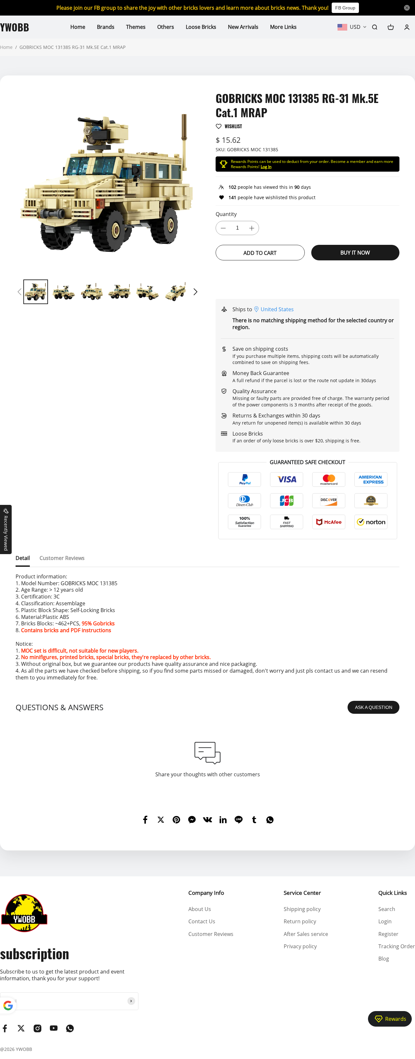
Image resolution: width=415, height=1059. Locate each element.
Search (386, 909)
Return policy (300, 921)
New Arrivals (243, 26)
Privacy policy (300, 946)
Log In (266, 166)
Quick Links (392, 892)
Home (77, 26)
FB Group (345, 7)
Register (388, 934)
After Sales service (306, 934)
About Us (199, 909)
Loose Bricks (201, 26)
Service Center (302, 892)
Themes (136, 26)
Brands (105, 26)
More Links (283, 26)
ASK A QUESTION (373, 707)
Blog (383, 958)
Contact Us (201, 921)
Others (165, 26)
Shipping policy (302, 909)
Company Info (206, 892)
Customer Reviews (210, 934)
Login (385, 921)
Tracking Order (396, 946)
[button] (19, 292)
